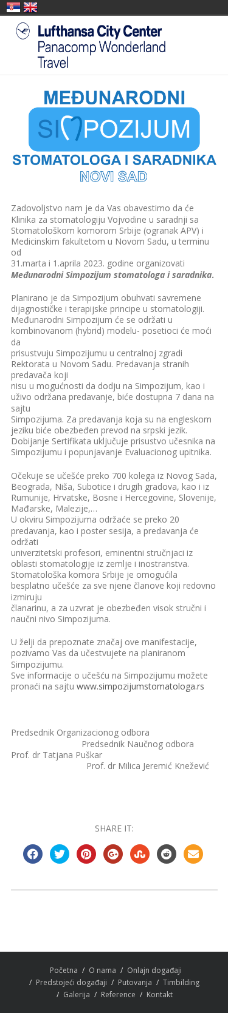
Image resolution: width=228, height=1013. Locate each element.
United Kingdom (30, 7)
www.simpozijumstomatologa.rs (140, 686)
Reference (118, 994)
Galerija (76, 994)
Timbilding (181, 982)
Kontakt (160, 994)
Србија (13, 7)
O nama (102, 970)
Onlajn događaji (154, 970)
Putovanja (135, 982)
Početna (64, 970)
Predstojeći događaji (71, 982)
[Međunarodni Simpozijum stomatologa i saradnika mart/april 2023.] (114, 136)
